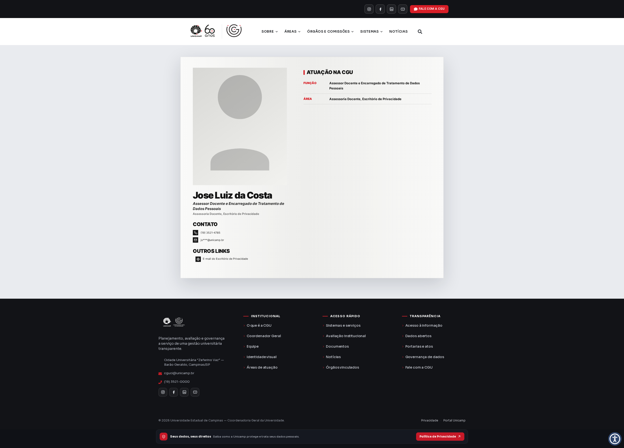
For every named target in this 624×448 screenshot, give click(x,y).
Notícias (398, 31)
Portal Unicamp (454, 420)
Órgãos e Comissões (328, 31)
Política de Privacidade (437, 436)
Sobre (268, 31)
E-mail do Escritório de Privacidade (225, 258)
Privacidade (429, 420)
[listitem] (369, 9)
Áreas (290, 31)
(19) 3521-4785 (210, 232)
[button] (420, 31)
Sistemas (369, 31)
